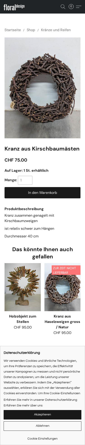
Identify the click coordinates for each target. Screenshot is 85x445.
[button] (16, 7)
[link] (42, 437)
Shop (31, 30)
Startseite (13, 30)
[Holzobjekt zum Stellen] (23, 287)
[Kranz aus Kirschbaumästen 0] (42, 87)
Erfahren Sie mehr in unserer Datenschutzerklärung (40, 399)
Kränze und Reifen (56, 30)
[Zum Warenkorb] (72, 7)
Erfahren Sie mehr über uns (23, 405)
